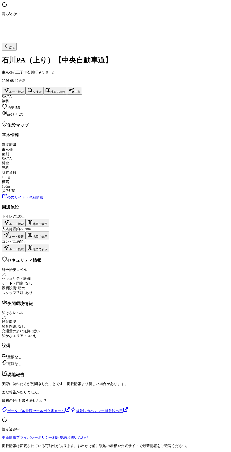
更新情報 (9, 437)
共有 (77, 92)
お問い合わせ (77, 437)
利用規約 (59, 437)
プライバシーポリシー (34, 437)
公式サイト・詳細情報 (25, 197)
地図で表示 (58, 92)
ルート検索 (16, 92)
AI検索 (37, 92)
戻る (12, 47)
